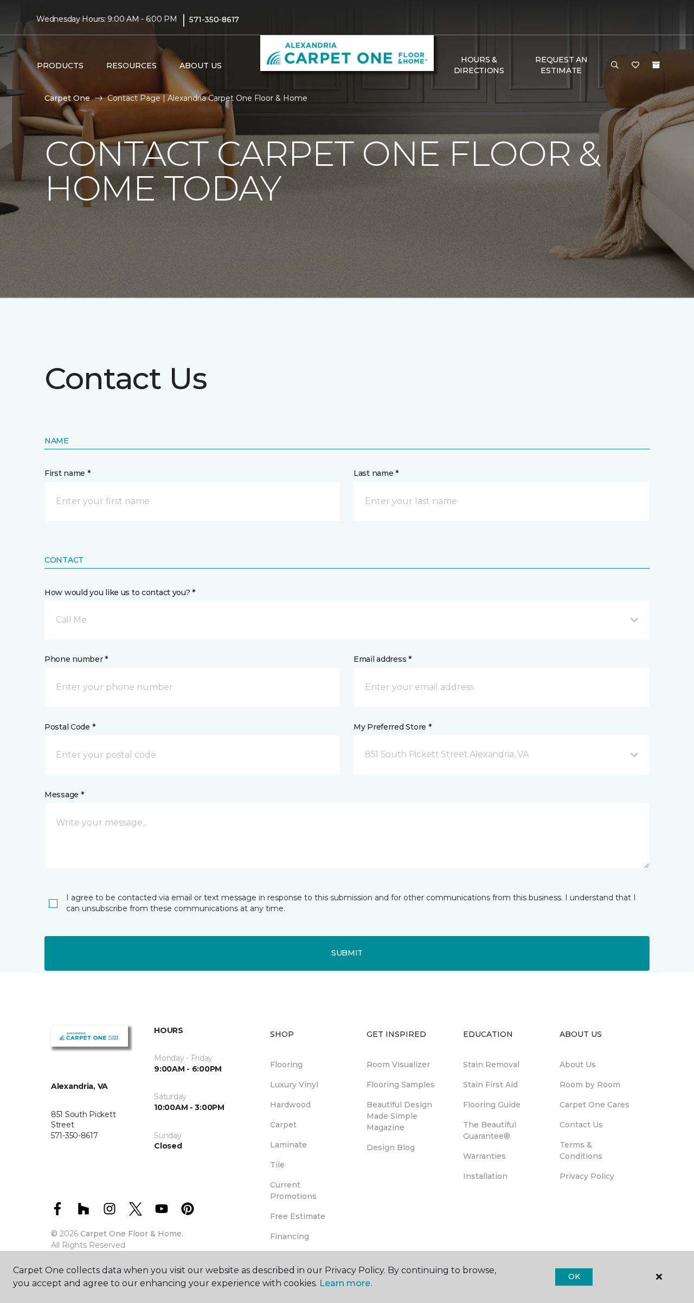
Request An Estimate (561, 65)
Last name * (376, 473)
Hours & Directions (479, 65)
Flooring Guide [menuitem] (491, 1105)
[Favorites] (635, 66)
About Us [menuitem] (578, 1064)
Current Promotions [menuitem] (293, 1190)
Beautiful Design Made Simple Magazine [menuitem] (399, 1116)
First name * (67, 473)
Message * (63, 794)
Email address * (383, 659)
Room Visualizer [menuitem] (398, 1064)
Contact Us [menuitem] (581, 1125)
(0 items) (656, 65)
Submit (347, 953)
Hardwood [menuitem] (290, 1105)
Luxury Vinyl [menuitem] (294, 1084)
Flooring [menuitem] (286, 1064)
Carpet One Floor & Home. (131, 1234)
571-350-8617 (214, 19)
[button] (615, 66)
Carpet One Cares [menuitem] (594, 1105)
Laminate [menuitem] (288, 1145)
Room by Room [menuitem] (590, 1084)
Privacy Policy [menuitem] (587, 1176)
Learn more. (345, 1283)
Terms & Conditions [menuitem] (581, 1150)
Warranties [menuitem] (484, 1156)
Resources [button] (131, 65)
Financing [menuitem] (289, 1236)
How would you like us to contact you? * (119, 592)
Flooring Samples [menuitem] (401, 1084)
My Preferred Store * (392, 727)
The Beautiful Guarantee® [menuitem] (489, 1130)
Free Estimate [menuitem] (297, 1216)
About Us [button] (200, 65)
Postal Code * (69, 727)
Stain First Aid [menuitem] (490, 1084)
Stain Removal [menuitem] (491, 1064)
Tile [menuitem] (277, 1165)
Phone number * (76, 659)
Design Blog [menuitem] (391, 1147)
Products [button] (60, 65)
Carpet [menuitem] (283, 1125)
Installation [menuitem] (485, 1176)
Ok (574, 1276)
